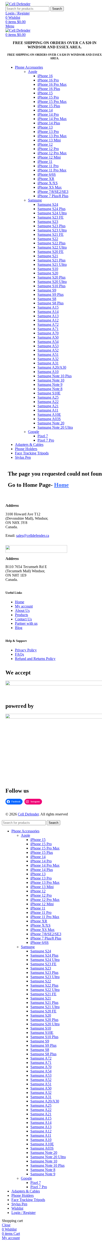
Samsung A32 (48, 359)
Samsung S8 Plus (50, 303)
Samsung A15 (48, 307)
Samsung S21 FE (50, 234)
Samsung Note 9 (49, 384)
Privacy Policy (26, 650)
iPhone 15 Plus (48, 106)
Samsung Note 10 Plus (54, 376)
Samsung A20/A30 (51, 367)
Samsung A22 (48, 402)
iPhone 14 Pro (48, 114)
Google (33, 432)
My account (24, 606)
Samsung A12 (48, 320)
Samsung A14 (48, 312)
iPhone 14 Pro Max (52, 119)
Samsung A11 (47, 410)
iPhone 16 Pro (48, 80)
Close (6, 1225)
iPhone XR (45, 179)
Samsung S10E (48, 393)
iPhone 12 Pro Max (52, 153)
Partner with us (26, 623)
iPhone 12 (45, 144)
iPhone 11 (44, 162)
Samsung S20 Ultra (52, 282)
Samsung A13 (48, 316)
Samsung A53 (48, 346)
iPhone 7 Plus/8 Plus (52, 196)
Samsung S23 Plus (51, 226)
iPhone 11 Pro (48, 166)
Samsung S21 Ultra (52, 264)
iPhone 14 (45, 110)
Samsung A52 (48, 350)
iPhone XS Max (49, 187)
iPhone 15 (45, 93)
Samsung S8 (46, 299)
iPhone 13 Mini (49, 140)
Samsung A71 (48, 329)
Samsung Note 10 (50, 380)
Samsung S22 (47, 239)
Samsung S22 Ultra (52, 247)
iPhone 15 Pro (48, 97)
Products (21, 615)
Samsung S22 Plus (51, 243)
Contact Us (23, 619)
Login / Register (23, 1213)
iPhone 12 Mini (49, 157)
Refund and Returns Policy (35, 659)
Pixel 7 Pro (45, 440)
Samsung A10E (49, 414)
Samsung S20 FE (50, 252)
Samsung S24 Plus (51, 209)
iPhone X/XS (47, 183)
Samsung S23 (47, 222)
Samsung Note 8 (49, 389)
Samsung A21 (48, 406)
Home (19, 602)
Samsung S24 (47, 204)
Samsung (35, 200)
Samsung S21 (47, 256)
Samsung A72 (48, 324)
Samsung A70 (48, 333)
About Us (22, 610)
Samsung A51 (48, 354)
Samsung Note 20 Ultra (55, 427)
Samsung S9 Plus (50, 294)
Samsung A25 (48, 397)
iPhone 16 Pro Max (52, 84)
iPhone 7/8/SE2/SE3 (52, 192)
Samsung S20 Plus (51, 277)
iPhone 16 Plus (48, 89)
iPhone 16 (45, 76)
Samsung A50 (48, 337)
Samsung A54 (48, 342)
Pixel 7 (42, 436)
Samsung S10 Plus (51, 286)
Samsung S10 (47, 269)
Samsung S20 (47, 273)
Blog (18, 628)
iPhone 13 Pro (48, 132)
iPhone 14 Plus (48, 123)
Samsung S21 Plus (51, 260)
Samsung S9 (46, 290)
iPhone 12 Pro (48, 149)
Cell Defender (28, 814)
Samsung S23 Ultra (52, 230)
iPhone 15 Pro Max (52, 102)
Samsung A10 (48, 372)
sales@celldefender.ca (32, 535)
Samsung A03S (49, 419)
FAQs (19, 654)
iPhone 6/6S (46, 174)
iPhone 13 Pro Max (52, 136)
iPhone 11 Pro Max (51, 170)
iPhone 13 (45, 127)
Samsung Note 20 (50, 423)
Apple (32, 72)
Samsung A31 (48, 363)
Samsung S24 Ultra (52, 213)
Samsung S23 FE (50, 217)
